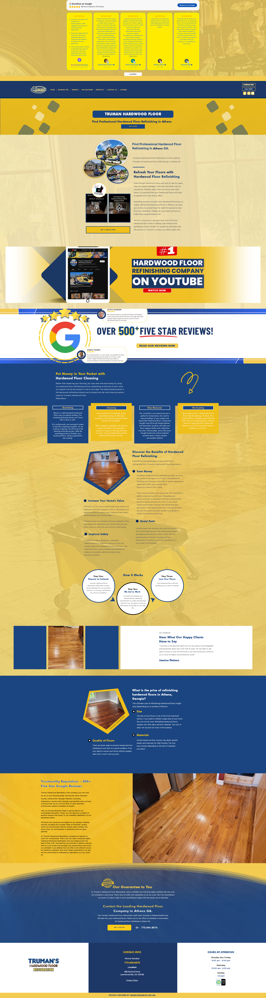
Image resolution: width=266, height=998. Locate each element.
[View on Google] (106, 61)
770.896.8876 (149, 927)
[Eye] (244, 93)
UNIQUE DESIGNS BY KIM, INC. (143, 995)
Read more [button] (106, 56)
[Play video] (96, 208)
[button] (75, 90)
